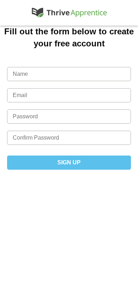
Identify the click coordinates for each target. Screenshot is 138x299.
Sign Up (69, 162)
